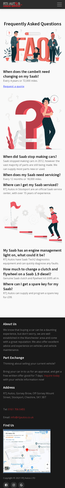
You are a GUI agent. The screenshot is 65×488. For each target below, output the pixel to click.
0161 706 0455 (16, 409)
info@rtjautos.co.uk (22, 417)
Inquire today (52, 375)
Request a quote (13, 86)
